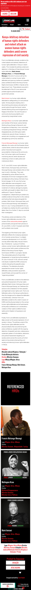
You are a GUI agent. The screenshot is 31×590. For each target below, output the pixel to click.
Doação (12, 24)
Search (26, 24)
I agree (5, 13)
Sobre (19, 24)
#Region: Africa (15, 360)
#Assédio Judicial (7, 352)
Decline (13, 13)
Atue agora (15, 567)
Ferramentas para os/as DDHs (5, 27)
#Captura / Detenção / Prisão (19, 551)
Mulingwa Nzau (6, 121)
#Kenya (7, 360)
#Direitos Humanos (13, 357)
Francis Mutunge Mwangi (9, 143)
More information (5, 10)
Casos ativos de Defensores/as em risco (23, 585)
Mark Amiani (5, 98)
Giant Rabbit (21, 578)
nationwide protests (16, 221)
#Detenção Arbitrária (12, 354)
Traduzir (27, 29)
